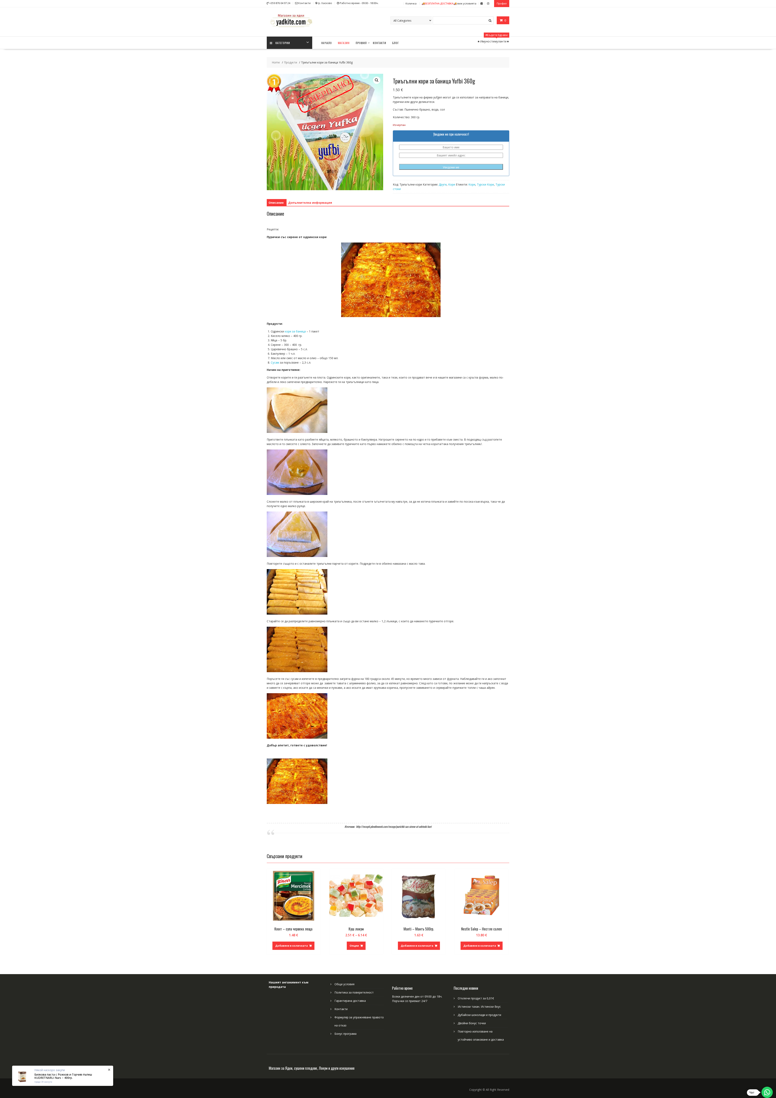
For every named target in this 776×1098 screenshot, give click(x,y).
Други (443, 184)
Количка (411, 3)
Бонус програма (345, 1034)
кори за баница (295, 331)
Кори (451, 184)
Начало (326, 43)
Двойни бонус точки (472, 1023)
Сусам (275, 362)
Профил (502, 3)
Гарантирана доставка (350, 1001)
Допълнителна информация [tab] (310, 203)
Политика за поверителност (354, 992)
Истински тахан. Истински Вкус (479, 1006)
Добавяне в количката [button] (291, 945)
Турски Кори (485, 184)
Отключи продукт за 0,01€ (476, 998)
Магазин (344, 43)
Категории (282, 43)
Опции (354, 945)
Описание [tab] (276, 203)
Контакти (379, 43)
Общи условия (344, 984)
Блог (395, 43)
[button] (376, 80)
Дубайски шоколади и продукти (479, 1015)
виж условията (449, 3)
